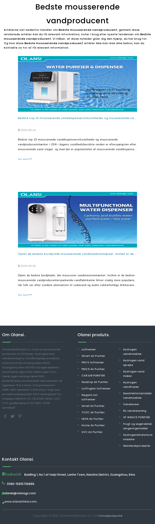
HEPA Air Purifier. (93, 419)
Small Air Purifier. (93, 406)
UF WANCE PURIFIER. (137, 417)
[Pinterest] (20, 416)
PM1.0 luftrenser (93, 362)
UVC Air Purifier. (92, 432)
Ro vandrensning (134, 411)
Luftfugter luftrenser (96, 388)
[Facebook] (5, 416)
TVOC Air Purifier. (93, 412)
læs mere (23, 158)
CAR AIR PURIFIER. (94, 375)
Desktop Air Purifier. (95, 382)
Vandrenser (131, 404)
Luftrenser (89, 349)
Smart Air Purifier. (94, 356)
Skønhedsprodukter (137, 446)
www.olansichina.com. (20, 502)
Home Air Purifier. (93, 425)
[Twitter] (13, 416)
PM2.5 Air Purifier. (93, 369)
